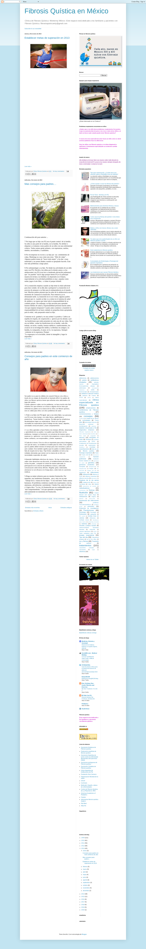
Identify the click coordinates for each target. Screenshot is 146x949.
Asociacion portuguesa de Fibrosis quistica (89, 763)
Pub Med (84, 803)
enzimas (88, 439)
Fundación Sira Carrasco (88, 774)
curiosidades (86, 420)
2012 (83, 846)
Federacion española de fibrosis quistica (88, 752)
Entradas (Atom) (38, 511)
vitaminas (82, 551)
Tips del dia (83, 537)
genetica (91, 463)
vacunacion (82, 549)
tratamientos (85, 545)
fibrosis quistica (88, 451)
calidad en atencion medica (90, 393)
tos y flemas (83, 541)
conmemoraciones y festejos (89, 414)
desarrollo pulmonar (86, 424)
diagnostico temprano (86, 430)
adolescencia (94, 378)
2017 (83, 902)
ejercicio (82, 437)
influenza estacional (90, 476)
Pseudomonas (88, 510)
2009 (83, 838)
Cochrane (84, 783)
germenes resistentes (86, 465)
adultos (84, 380)
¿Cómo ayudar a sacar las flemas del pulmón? (104, 184)
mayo (85, 874)
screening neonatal (93, 522)
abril (84, 872)
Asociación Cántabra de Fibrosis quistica (88, 767)
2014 (83, 894)
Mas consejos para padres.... (40, 184)
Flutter (97, 453)
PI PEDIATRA (86, 665)
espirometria (92, 445)
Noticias (92, 490)
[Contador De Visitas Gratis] (89, 366)
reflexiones (93, 518)
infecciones (95, 472)
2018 (83, 904)
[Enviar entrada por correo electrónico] (67, 171)
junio (84, 877)
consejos (88, 416)
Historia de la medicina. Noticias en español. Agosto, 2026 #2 (89, 646)
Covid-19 (81, 418)
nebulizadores (84, 488)
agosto (85, 880)
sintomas (84, 524)
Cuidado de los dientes (92, 418)
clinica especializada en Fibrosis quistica (89, 402)
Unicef (83, 781)
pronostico (91, 506)
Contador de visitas (89, 368)
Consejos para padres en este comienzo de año (90, 853)
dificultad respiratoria (85, 432)
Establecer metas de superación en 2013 (47, 37)
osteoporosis (83, 496)
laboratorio (94, 478)
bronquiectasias (94, 391)
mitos (89, 484)
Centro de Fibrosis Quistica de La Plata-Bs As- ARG (89, 790)
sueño (95, 531)
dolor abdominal (83, 433)
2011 (83, 843)
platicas (81, 498)
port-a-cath (92, 498)
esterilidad (92, 447)
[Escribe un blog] (28, 174)
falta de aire (95, 449)
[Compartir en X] (31, 174)
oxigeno (93, 496)
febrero (85, 866)
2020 (83, 910)
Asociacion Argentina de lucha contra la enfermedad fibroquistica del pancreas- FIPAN (89, 757)
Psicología (93, 512)
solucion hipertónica (84, 531)
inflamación (86, 474)
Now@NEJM (86, 677)
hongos (91, 468)
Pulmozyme (83, 514)
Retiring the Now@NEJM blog (90, 678)
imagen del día (91, 470)
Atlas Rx (83, 806)
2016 (83, 899)
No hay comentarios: (59, 171)
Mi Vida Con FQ (86, 695)
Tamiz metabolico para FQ (87, 533)
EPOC (93, 441)
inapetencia (82, 472)
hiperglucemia (92, 466)
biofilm (92, 390)
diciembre (86, 890)
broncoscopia (83, 391)
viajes (93, 549)
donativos (92, 433)
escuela (81, 445)
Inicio (50, 507)
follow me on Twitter (92, 559)
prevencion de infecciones (89, 500)
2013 (83, 848)
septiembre (86, 882)
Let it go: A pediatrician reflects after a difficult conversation (88, 658)
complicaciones (91, 408)
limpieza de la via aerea (89, 480)
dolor (95, 432)
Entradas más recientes (32, 507)
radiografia (93, 514)
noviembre (86, 888)
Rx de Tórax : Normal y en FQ (99, 195)
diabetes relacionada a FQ (87, 428)
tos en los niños (91, 539)
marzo (85, 869)
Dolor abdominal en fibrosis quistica (101, 250)
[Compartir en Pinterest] (35, 174)
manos (95, 482)
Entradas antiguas (66, 507)
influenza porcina (84, 478)
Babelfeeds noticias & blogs (87, 633)
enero (85, 850)
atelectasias (82, 388)
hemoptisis (82, 466)
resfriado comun (84, 520)
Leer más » (28, 166)
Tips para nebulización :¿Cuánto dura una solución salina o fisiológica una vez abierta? (104, 173)
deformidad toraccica (91, 422)
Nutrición (83, 492)
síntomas (93, 523)
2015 (83, 896)
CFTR (81, 397)
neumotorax (82, 490)
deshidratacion (83, 426)
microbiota (82, 484)
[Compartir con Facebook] (33, 174)
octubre (85, 885)
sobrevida (92, 529)
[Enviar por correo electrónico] (26, 174)
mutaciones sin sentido (89, 486)
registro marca (89, 370)
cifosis (89, 397)
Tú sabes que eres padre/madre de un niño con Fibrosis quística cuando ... (105, 239)
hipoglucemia (82, 468)
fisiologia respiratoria (85, 453)
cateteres (84, 395)
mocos (97, 484)
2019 (83, 907)
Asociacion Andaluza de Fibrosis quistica (88, 748)
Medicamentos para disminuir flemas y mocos (104, 206)
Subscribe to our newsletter (33, 28)
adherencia (82, 378)
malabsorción (86, 482)
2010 (83, 840)
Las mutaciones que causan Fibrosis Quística (104, 272)
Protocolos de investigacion (89, 508)
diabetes (93, 426)
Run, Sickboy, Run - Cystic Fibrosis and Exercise (88, 685)
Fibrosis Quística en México (66, 11)
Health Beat (85, 709)
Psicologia (82, 512)
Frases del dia (86, 454)
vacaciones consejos (86, 547)
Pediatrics (85, 704)
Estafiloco (81, 447)
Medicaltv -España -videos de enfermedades (89, 786)
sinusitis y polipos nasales (87, 525)
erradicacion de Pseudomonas (87, 443)
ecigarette (93, 435)
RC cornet (82, 516)
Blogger (84, 934)
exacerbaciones (84, 449)
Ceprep (94, 395)
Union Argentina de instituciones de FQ (87, 771)
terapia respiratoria (86, 535)
